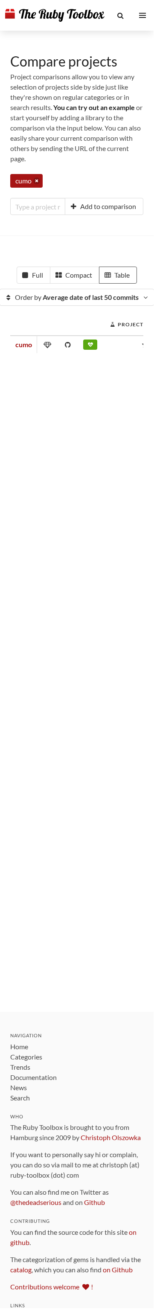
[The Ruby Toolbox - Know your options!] (55, 15)
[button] (121, 15)
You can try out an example (94, 107)
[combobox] (37, 206)
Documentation (33, 1077)
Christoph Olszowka (111, 1137)
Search (20, 1098)
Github (94, 1202)
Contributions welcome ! (51, 1287)
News (18, 1087)
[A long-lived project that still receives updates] (90, 346)
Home (19, 1046)
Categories (26, 1057)
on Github (118, 1270)
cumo (23, 344)
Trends (20, 1067)
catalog (21, 1270)
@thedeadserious (35, 1202)
